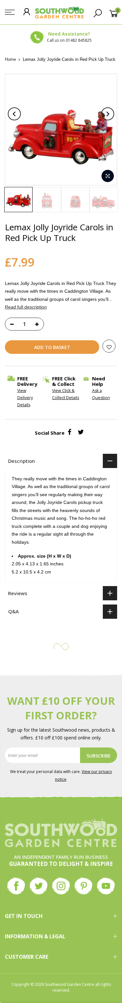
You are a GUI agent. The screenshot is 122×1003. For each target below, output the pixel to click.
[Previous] (14, 113)
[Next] (107, 113)
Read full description (26, 307)
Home (10, 59)
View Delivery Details (25, 398)
